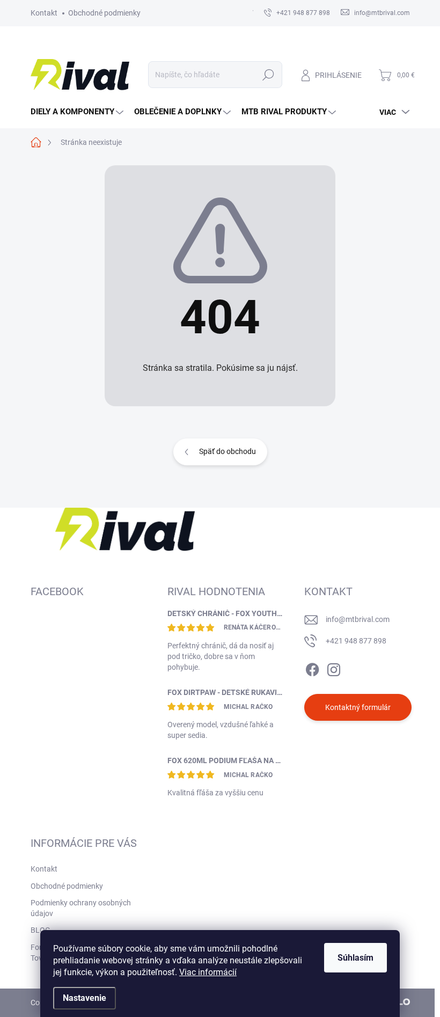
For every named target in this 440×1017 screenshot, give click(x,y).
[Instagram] (334, 668)
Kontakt (44, 13)
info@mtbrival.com (358, 619)
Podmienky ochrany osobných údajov (81, 908)
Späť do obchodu (227, 451)
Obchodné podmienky (104, 13)
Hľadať (268, 74)
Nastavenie (84, 998)
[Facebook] (312, 668)
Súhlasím (355, 958)
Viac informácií (208, 972)
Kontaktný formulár (358, 707)
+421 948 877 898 (356, 640)
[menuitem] (78, 112)
